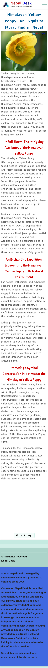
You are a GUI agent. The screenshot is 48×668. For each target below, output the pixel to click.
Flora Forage (24, 535)
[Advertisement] (24, 507)
